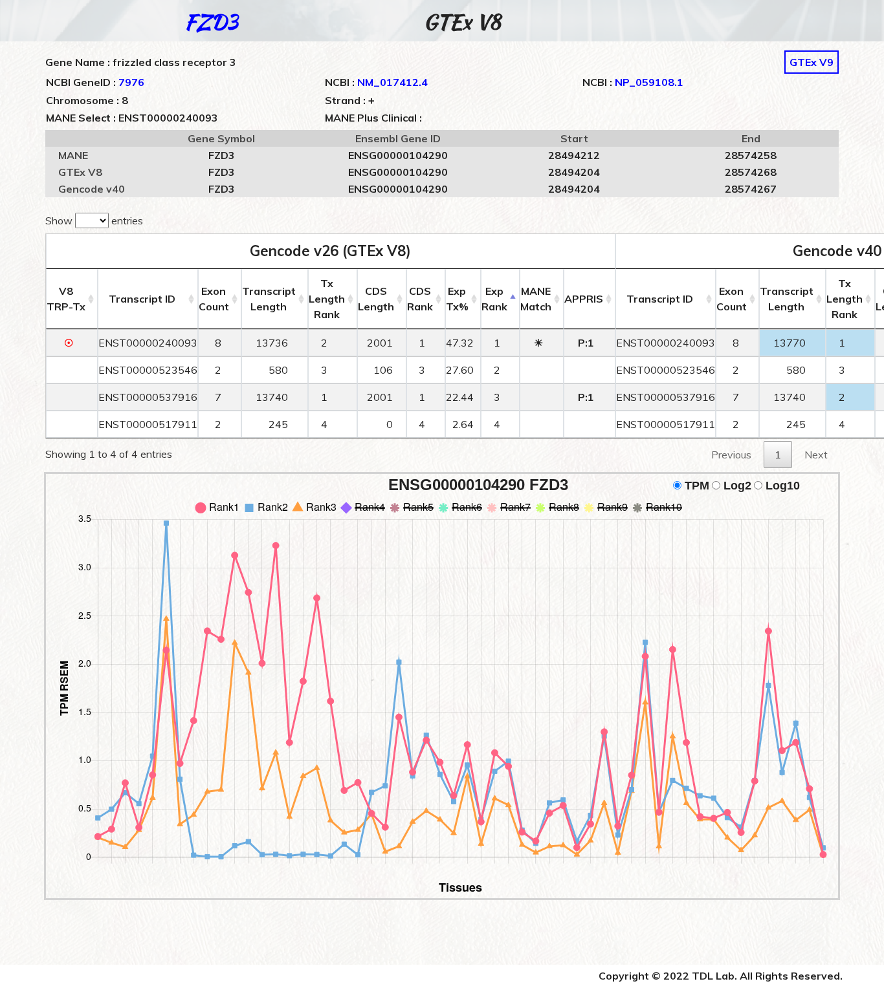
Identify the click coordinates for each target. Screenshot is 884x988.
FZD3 (211, 21)
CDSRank (420, 299)
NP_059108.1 (649, 82)
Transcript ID (142, 298)
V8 (66, 299)
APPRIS (583, 298)
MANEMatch (535, 299)
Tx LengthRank (327, 299)
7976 (131, 82)
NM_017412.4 (392, 82)
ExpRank (494, 299)
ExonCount (214, 299)
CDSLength (376, 299)
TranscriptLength (269, 299)
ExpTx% (457, 299)
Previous (731, 454)
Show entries (94, 220)
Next (816, 454)
